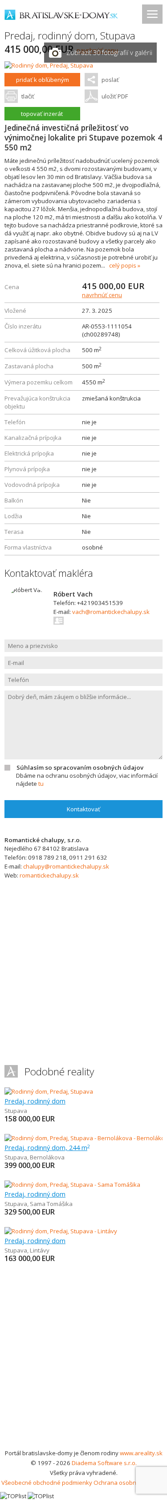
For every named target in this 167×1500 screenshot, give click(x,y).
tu (41, 784)
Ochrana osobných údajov (130, 1483)
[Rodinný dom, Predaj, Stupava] (48, 65)
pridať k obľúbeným (42, 80)
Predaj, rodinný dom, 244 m (47, 1147)
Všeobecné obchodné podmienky (46, 1483)
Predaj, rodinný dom (34, 1100)
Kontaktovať (83, 809)
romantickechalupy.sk (49, 875)
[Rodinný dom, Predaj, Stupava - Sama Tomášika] (72, 1184)
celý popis (122, 265)
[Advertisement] (83, 1360)
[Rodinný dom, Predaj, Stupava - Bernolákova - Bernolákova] (84, 1138)
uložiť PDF (115, 96)
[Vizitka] (59, 620)
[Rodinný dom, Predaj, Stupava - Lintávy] (60, 1231)
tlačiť (27, 96)
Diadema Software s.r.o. (104, 1463)
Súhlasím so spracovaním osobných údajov (79, 767)
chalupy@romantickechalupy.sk (66, 866)
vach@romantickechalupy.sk (111, 612)
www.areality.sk (141, 1453)
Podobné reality (59, 1071)
